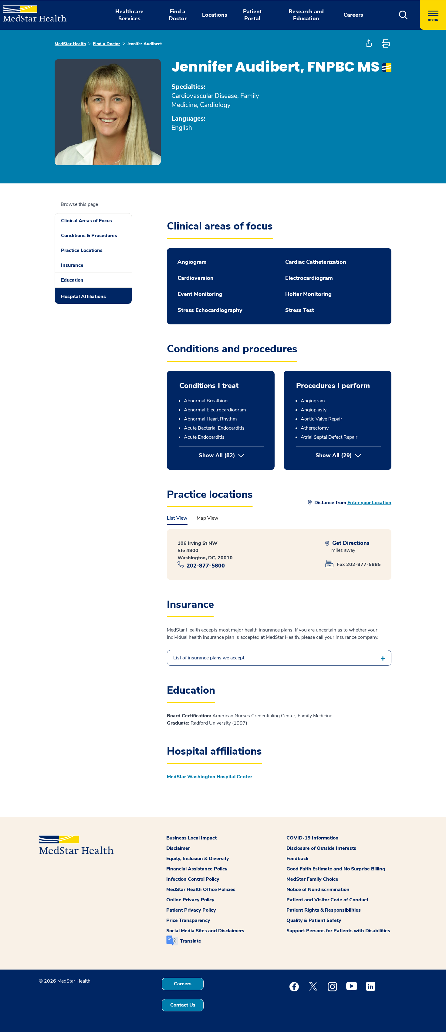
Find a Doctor (106, 44)
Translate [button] (190, 941)
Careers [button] (353, 14)
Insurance (72, 265)
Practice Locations (82, 250)
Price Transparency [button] (188, 920)
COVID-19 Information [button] (312, 838)
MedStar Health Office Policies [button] (200, 889)
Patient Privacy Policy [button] (191, 910)
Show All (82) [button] (217, 455)
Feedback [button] (297, 858)
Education (72, 280)
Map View (207, 518)
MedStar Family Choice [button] (312, 879)
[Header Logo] (31, 11)
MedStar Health (70, 44)
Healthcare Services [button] (129, 15)
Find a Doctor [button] (178, 15)
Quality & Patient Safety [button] (313, 920)
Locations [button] (214, 14)
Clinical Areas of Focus (86, 220)
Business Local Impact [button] (191, 838)
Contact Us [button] (182, 1005)
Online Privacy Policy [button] (190, 899)
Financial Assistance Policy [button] (197, 869)
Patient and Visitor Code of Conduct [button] (327, 899)
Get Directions (350, 543)
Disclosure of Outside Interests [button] (321, 848)
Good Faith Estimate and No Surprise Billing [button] (335, 869)
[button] (403, 15)
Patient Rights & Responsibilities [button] (323, 910)
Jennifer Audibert (144, 44)
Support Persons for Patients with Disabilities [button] (338, 930)
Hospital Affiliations (83, 296)
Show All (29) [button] (348, 455)
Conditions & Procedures (89, 235)
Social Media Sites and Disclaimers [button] (205, 930)
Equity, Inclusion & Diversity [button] (197, 858)
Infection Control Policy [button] (192, 879)
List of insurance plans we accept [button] (208, 658)
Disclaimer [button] (178, 848)
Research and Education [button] (306, 15)
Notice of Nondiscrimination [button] (318, 889)
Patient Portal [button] (252, 15)
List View (177, 518)
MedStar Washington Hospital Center (209, 776)
